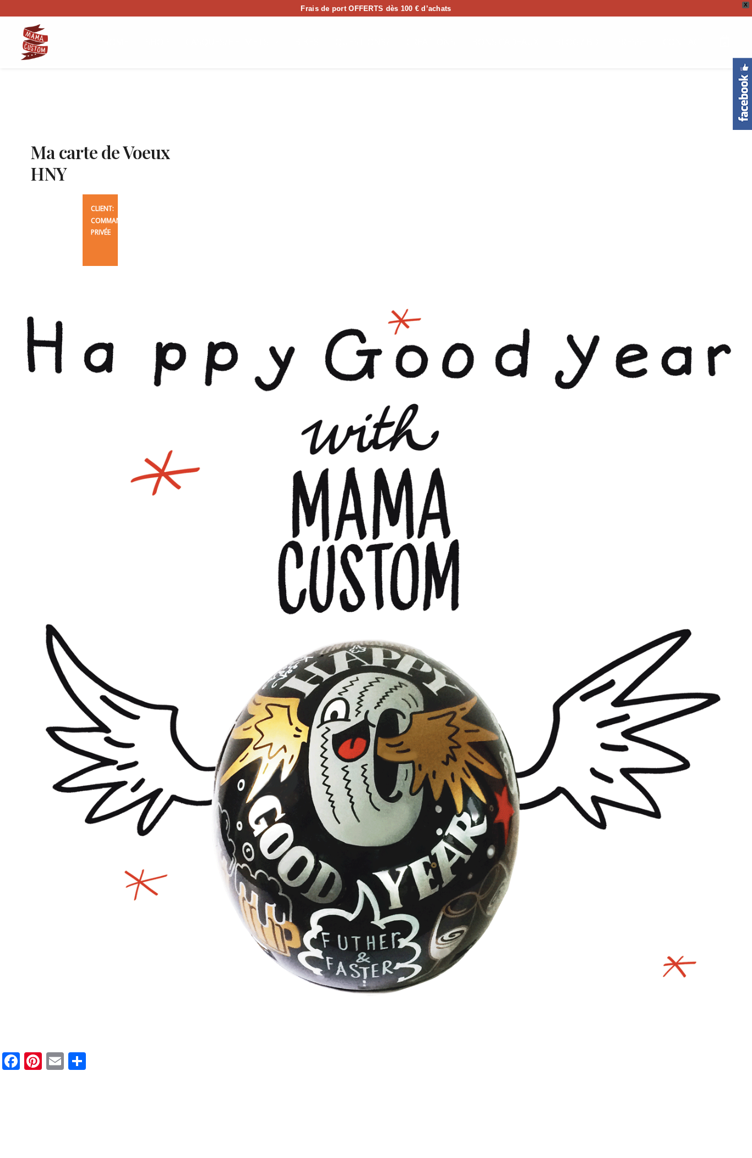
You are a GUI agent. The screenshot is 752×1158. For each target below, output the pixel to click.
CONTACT (684, 42)
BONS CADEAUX (505, 42)
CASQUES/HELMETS (227, 42)
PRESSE (630, 42)
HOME (115, 42)
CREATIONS (430, 42)
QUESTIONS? (362, 42)
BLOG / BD (577, 42)
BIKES (307, 42)
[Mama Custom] (34, 42)
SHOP (157, 42)
